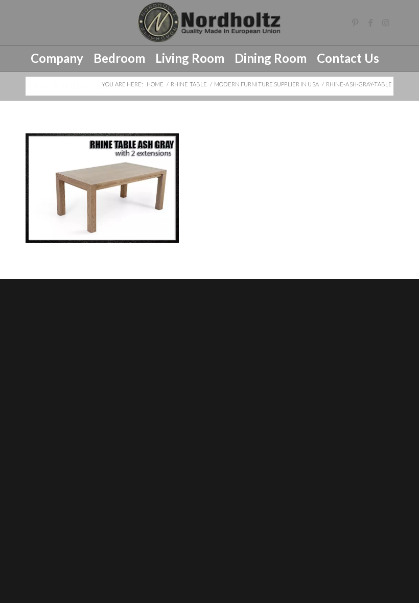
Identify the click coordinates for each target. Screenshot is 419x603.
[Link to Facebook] (370, 22)
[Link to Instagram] (385, 22)
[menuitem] (57, 58)
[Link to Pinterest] (355, 22)
